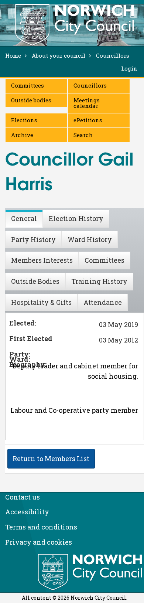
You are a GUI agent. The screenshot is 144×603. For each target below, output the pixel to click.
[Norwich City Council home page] (74, 24)
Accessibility (27, 511)
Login (129, 68)
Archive (22, 135)
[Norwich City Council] (91, 572)
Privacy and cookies (38, 542)
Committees (27, 85)
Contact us (22, 497)
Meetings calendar (86, 102)
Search (83, 135)
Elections (24, 120)
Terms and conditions (41, 526)
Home (13, 55)
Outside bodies (31, 100)
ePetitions (87, 120)
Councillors (90, 85)
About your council (58, 55)
